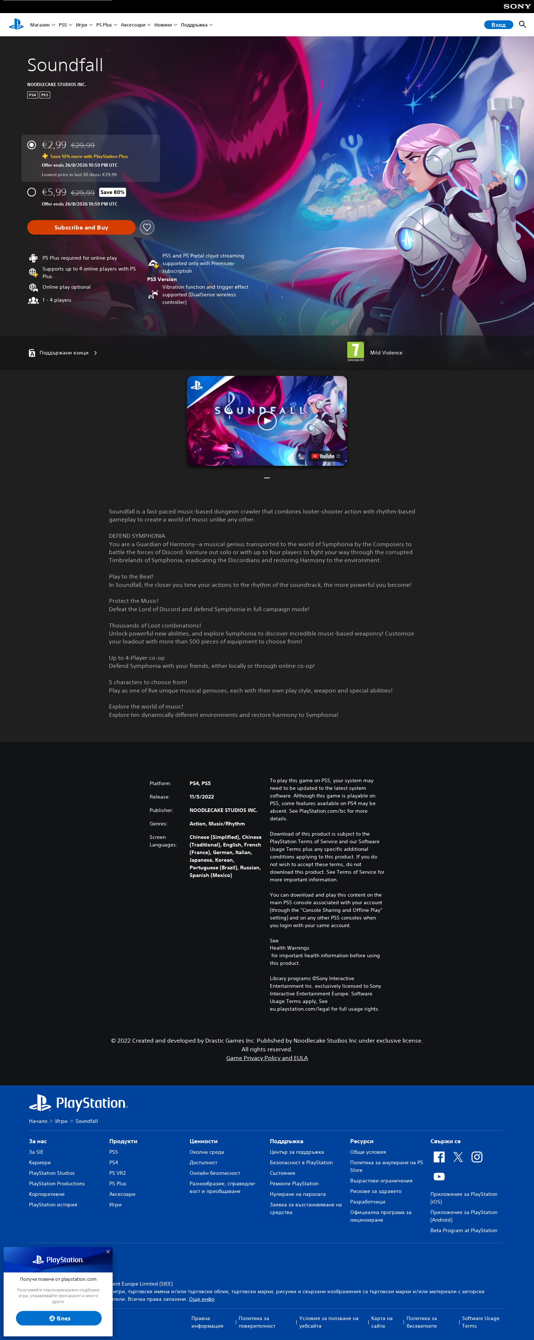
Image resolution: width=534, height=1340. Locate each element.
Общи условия (368, 1152)
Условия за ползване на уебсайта (329, 1322)
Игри (81, 25)
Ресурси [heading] (361, 1141)
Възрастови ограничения (381, 1180)
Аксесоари (133, 25)
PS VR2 (117, 1173)
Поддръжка (194, 25)
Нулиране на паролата (298, 1194)
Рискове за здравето (375, 1191)
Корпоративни (47, 1194)
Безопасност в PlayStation (301, 1162)
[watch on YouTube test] (326, 456)
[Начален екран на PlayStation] (16, 24)
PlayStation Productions (57, 1183)
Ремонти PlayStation (294, 1183)
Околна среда (207, 1152)
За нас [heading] (38, 1141)
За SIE (36, 1152)
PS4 (113, 1162)
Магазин (40, 25)
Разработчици (367, 1201)
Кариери (40, 1162)
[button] (267, 421)
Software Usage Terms (480, 1322)
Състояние (282, 1173)
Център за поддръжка (297, 1152)
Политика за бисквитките (421, 1322)
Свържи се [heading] (445, 1141)
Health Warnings (290, 948)
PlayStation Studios (52, 1173)
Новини (163, 25)
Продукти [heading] (123, 1141)
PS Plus (104, 25)
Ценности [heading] (204, 1141)
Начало (38, 1121)
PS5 (63, 25)
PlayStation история (53, 1204)
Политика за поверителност (257, 1322)
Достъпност (203, 1162)
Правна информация (207, 1322)
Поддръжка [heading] (286, 1141)
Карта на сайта (382, 1322)
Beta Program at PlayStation (463, 1230)
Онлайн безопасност (215, 1173)
